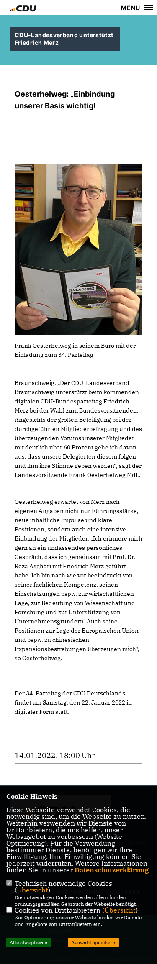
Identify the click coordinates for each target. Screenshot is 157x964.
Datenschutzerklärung (112, 870)
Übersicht (32, 890)
